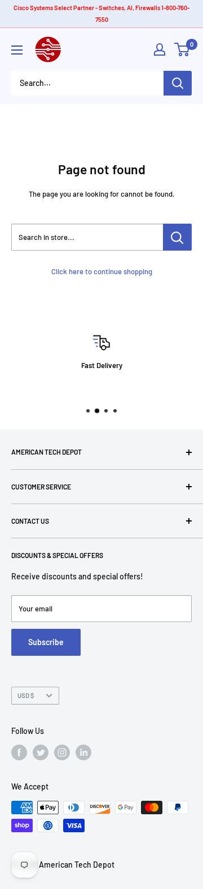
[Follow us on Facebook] (19, 752)
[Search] (178, 83)
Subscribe (46, 642)
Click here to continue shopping (101, 271)
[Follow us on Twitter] (40, 752)
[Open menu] (17, 50)
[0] (182, 49)
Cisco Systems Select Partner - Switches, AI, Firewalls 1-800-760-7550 (101, 13)
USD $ (25, 695)
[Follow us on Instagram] (62, 752)
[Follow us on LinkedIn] (83, 752)
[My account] (159, 49)
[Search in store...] (177, 237)
